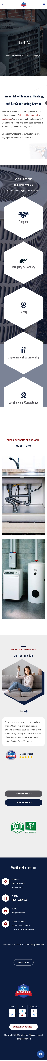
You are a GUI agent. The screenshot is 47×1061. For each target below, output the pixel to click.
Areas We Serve (21, 56)
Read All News (23, 794)
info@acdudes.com (18, 913)
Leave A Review (23, 803)
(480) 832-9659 (19, 900)
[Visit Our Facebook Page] (12, 1011)
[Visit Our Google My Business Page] (12, 1015)
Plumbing (33, 1007)
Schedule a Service (23, 1027)
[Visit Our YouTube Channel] (22, 1015)
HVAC (12, 1007)
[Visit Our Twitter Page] (22, 1011)
